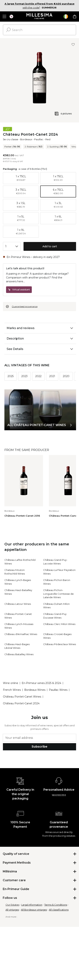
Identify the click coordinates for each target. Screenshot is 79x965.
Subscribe (39, 746)
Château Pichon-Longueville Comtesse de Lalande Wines (58, 594)
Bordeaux (26, 139)
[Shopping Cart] (74, 16)
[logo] (40, 16)
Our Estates (12, 904)
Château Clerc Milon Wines (59, 624)
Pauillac (38, 139)
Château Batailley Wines (18, 654)
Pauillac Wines (58, 689)
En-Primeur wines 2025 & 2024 (41, 683)
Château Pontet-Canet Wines (22, 696)
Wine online (10, 683)
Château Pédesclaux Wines (59, 644)
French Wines (12, 689)
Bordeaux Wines (34, 689)
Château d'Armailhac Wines (20, 634)
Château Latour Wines (17, 603)
